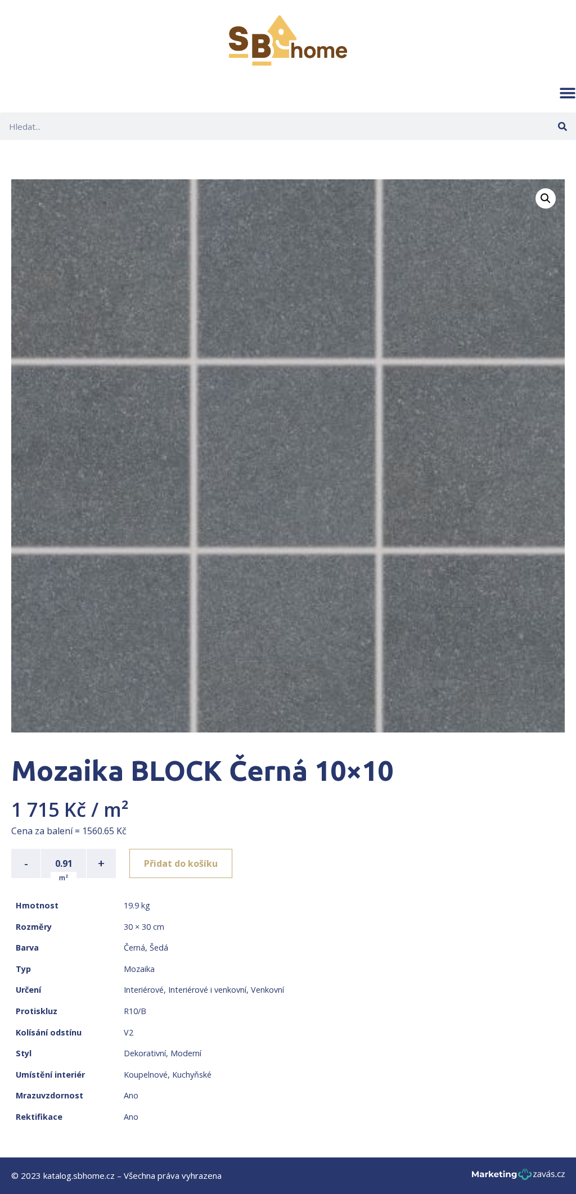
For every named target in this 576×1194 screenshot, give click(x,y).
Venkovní (267, 989)
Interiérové (144, 989)
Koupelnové (146, 1074)
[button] (567, 92)
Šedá (159, 947)
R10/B (135, 1011)
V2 (128, 1032)
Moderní (185, 1053)
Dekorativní (145, 1053)
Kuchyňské (192, 1074)
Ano (131, 1095)
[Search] (562, 126)
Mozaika (139, 969)
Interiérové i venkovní (207, 989)
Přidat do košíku (181, 863)
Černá (134, 947)
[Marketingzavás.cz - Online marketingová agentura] (518, 1177)
